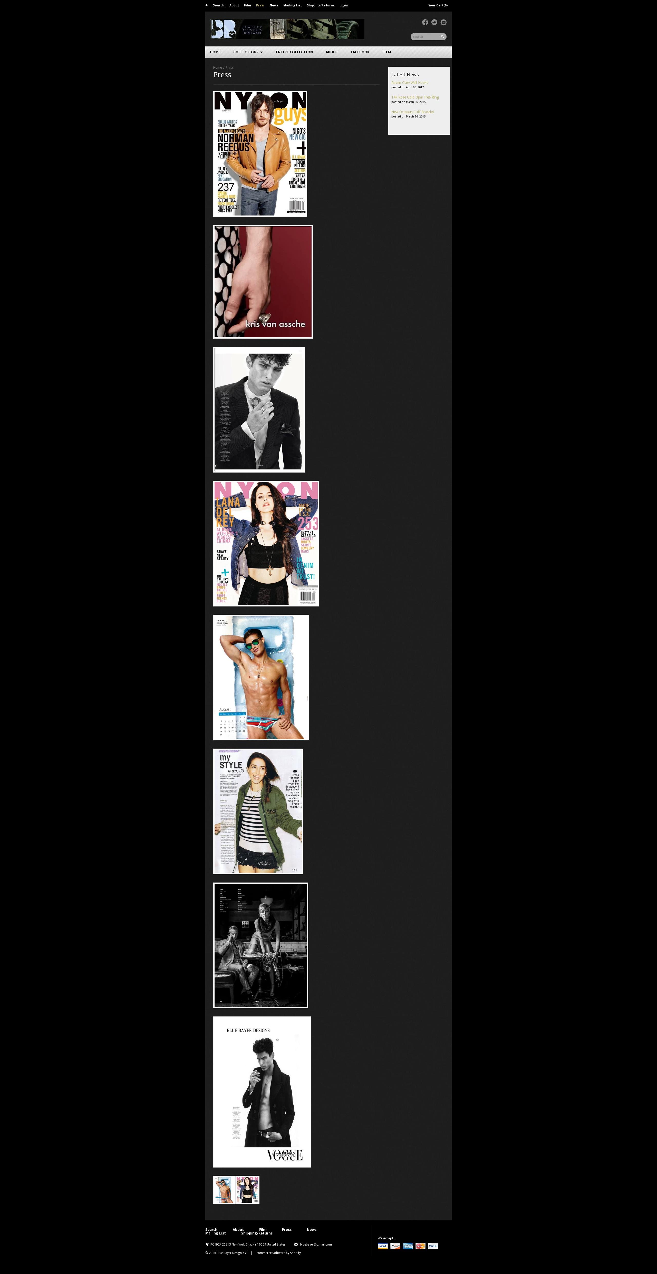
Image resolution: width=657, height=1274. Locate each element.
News (274, 5)
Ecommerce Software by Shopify (278, 1253)
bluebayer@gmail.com (316, 1244)
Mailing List (292, 5)
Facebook (360, 52)
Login (344, 5)
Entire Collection (294, 52)
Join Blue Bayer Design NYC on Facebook (425, 22)
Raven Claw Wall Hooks (409, 83)
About (234, 5)
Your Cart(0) (438, 5)
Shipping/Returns (320, 5)
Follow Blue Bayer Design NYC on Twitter (434, 22)
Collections (246, 52)
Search (218, 5)
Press (260, 5)
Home (206, 6)
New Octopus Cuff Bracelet (412, 112)
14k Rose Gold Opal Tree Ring (415, 97)
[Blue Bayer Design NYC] (287, 29)
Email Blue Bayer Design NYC (443, 22)
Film (247, 5)
